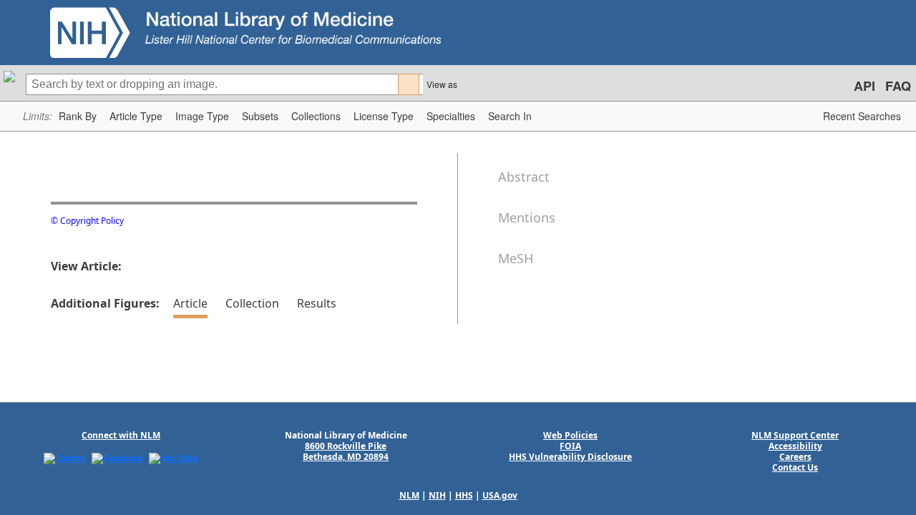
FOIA (570, 446)
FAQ (898, 86)
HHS (464, 495)
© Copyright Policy (87, 221)
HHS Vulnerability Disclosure (570, 457)
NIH (437, 495)
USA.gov (499, 495)
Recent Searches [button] (862, 116)
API (864, 86)
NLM (409, 495)
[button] (77, 116)
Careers (795, 457)
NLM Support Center (795, 435)
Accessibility (795, 446)
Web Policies (570, 435)
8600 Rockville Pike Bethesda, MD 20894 (346, 451)
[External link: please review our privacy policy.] (65, 457)
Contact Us (795, 467)
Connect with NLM (121, 435)
